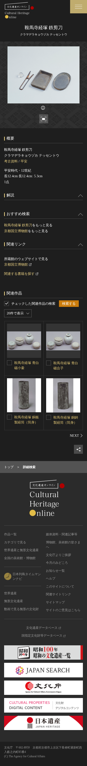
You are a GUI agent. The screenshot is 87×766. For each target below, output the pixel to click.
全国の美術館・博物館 (20, 558)
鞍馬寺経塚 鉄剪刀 (18, 225)
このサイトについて (60, 586)
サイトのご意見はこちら (63, 610)
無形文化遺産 (13, 601)
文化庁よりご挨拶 (58, 555)
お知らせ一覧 (55, 570)
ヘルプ (50, 578)
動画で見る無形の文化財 (21, 609)
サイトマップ (55, 602)
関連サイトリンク (58, 594)
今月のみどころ (57, 562)
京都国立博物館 (16, 231)
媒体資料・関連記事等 (61, 534)
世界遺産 (10, 593)
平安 (24, 161)
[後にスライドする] (76, 435)
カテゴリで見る (15, 542)
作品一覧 (10, 534)
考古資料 (11, 161)
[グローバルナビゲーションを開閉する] (78, 6)
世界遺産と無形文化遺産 (21, 550)
